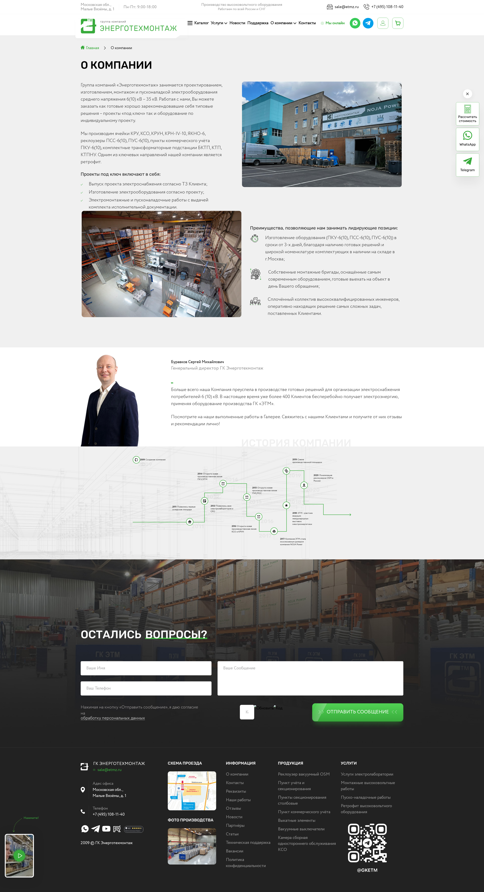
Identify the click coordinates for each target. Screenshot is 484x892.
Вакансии (234, 851)
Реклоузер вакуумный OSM (304, 774)
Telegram (467, 170)
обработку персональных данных (113, 718)
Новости (237, 23)
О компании (281, 23)
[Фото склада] (192, 846)
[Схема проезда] (192, 790)
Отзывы (233, 809)
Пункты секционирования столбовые (302, 801)
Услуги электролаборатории (367, 774)
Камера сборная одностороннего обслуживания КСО (307, 844)
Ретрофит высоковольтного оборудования (366, 809)
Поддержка (257, 23)
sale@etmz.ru (347, 7)
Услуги (217, 23)
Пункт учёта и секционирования (294, 786)
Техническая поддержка (248, 843)
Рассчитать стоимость (467, 119)
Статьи (232, 834)
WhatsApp (468, 144)
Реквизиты (236, 792)
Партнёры (235, 826)
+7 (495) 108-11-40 (387, 7)
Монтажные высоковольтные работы (368, 786)
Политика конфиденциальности (246, 863)
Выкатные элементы (296, 821)
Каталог (201, 23)
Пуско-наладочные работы (366, 798)
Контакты (307, 23)
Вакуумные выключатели (301, 829)
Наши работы (238, 800)
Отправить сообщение (358, 712)
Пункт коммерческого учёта (304, 812)
